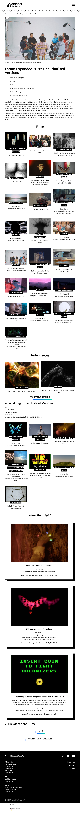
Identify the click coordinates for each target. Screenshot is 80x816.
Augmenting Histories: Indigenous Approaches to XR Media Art (39, 697)
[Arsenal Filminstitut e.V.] (14, 5)
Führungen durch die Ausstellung (39, 629)
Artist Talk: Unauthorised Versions (39, 566)
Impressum (71, 765)
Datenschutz (71, 762)
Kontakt (72, 768)
